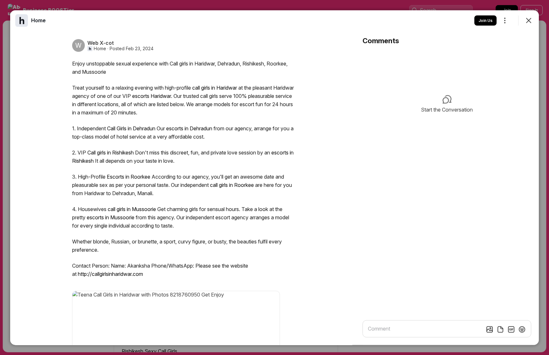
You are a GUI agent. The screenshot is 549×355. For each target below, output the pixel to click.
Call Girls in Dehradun (131, 128)
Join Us (485, 20)
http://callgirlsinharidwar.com (110, 273)
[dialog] (274, 177)
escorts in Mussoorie (110, 217)
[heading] (38, 20)
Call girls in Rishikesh (110, 152)
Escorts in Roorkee (128, 176)
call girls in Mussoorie (132, 209)
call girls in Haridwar (214, 87)
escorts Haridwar (151, 95)
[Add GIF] (511, 329)
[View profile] (21, 20)
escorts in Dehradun (189, 128)
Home (100, 48)
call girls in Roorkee (232, 184)
